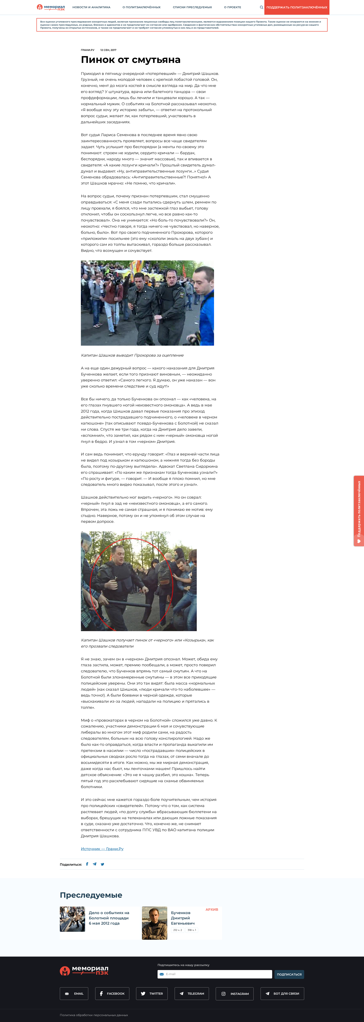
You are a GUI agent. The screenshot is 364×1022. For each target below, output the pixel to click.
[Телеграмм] (94, 864)
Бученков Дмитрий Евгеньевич (183, 918)
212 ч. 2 (177, 930)
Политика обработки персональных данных (94, 1015)
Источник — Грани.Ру (102, 849)
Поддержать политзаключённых (296, 7)
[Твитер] (102, 864)
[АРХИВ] (154, 923)
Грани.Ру (87, 50)
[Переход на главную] (51, 7)
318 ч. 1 (192, 930)
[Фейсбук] (87, 864)
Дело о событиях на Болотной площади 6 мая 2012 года (109, 918)
